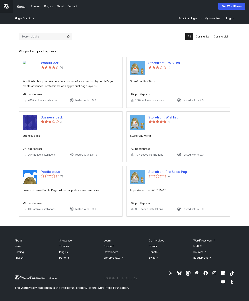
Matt (197, 246)
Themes (64, 246)
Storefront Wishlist (163, 117)
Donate (155, 252)
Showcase (65, 240)
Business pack (52, 117)
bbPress (200, 252)
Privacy (19, 257)
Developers (111, 252)
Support (109, 246)
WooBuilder (50, 63)
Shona (53, 278)
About (18, 240)
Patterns (64, 257)
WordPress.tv (113, 257)
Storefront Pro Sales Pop (167, 172)
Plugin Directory (24, 18)
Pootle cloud (50, 172)
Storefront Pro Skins (164, 63)
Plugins (63, 252)
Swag (154, 257)
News (18, 246)
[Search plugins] (68, 36)
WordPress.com (204, 240)
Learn (107, 240)
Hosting (19, 252)
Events (153, 246)
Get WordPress (232, 6)
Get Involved (156, 240)
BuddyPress (202, 257)
